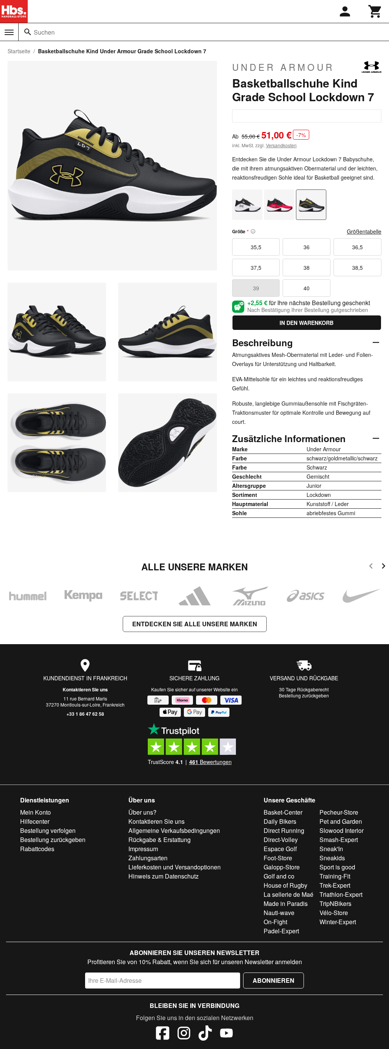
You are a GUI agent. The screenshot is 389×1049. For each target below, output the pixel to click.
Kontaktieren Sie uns (85, 689)
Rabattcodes (37, 848)
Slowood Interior (341, 830)
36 (307, 247)
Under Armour (283, 67)
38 (307, 267)
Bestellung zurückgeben (304, 695)
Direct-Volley (281, 839)
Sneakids (332, 857)
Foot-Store (278, 857)
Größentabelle (364, 231)
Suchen (44, 32)
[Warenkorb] (375, 11)
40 (307, 288)
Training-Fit (334, 876)
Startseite (19, 51)
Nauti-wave (279, 912)
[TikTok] (205, 1034)
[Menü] (9, 32)
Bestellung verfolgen (48, 830)
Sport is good (337, 867)
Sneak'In (331, 848)
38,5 (357, 267)
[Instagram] (183, 1034)
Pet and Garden (340, 821)
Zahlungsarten (148, 857)
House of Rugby (285, 885)
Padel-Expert (281, 930)
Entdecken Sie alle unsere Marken (194, 623)
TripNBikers (335, 903)
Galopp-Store (282, 867)
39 (256, 288)
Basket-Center (283, 812)
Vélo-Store (333, 912)
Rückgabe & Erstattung (159, 839)
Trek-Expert (334, 885)
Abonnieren (273, 980)
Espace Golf (280, 848)
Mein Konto (35, 812)
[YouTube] (226, 1034)
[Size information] (253, 231)
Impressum (143, 848)
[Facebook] (162, 1034)
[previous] (370, 567)
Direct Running (284, 830)
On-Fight (275, 921)
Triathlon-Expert (340, 894)
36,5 (357, 247)
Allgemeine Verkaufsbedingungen (174, 830)
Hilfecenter (34, 821)
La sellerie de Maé (288, 894)
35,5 (256, 247)
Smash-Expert (338, 839)
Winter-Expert (337, 921)
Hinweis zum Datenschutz (163, 876)
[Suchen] (27, 32)
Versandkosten (281, 145)
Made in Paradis (286, 903)
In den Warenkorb (307, 322)
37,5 (256, 267)
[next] (383, 567)
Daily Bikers (280, 821)
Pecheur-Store (338, 812)
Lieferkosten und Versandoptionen (174, 867)
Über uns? (142, 812)
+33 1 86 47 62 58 (85, 713)
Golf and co (279, 876)
